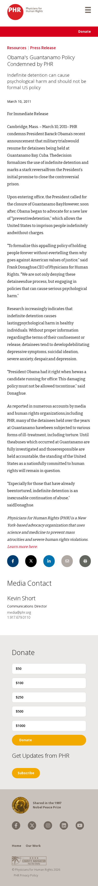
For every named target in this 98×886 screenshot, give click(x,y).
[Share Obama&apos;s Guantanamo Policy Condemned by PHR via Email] (67, 561)
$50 (18, 668)
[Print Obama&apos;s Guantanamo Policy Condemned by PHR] (85, 561)
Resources (16, 47)
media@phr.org (19, 612)
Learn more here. (22, 546)
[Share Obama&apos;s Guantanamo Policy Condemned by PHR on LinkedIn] (49, 561)
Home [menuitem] (16, 845)
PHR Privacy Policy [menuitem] (26, 875)
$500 (19, 711)
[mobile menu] (88, 9)
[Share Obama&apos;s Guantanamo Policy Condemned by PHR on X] (31, 561)
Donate (84, 31)
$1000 (20, 725)
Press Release (43, 47)
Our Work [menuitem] (33, 845)
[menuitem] (16, 825)
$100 (19, 683)
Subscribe (26, 773)
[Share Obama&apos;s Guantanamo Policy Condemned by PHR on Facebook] (13, 561)
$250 (19, 697)
